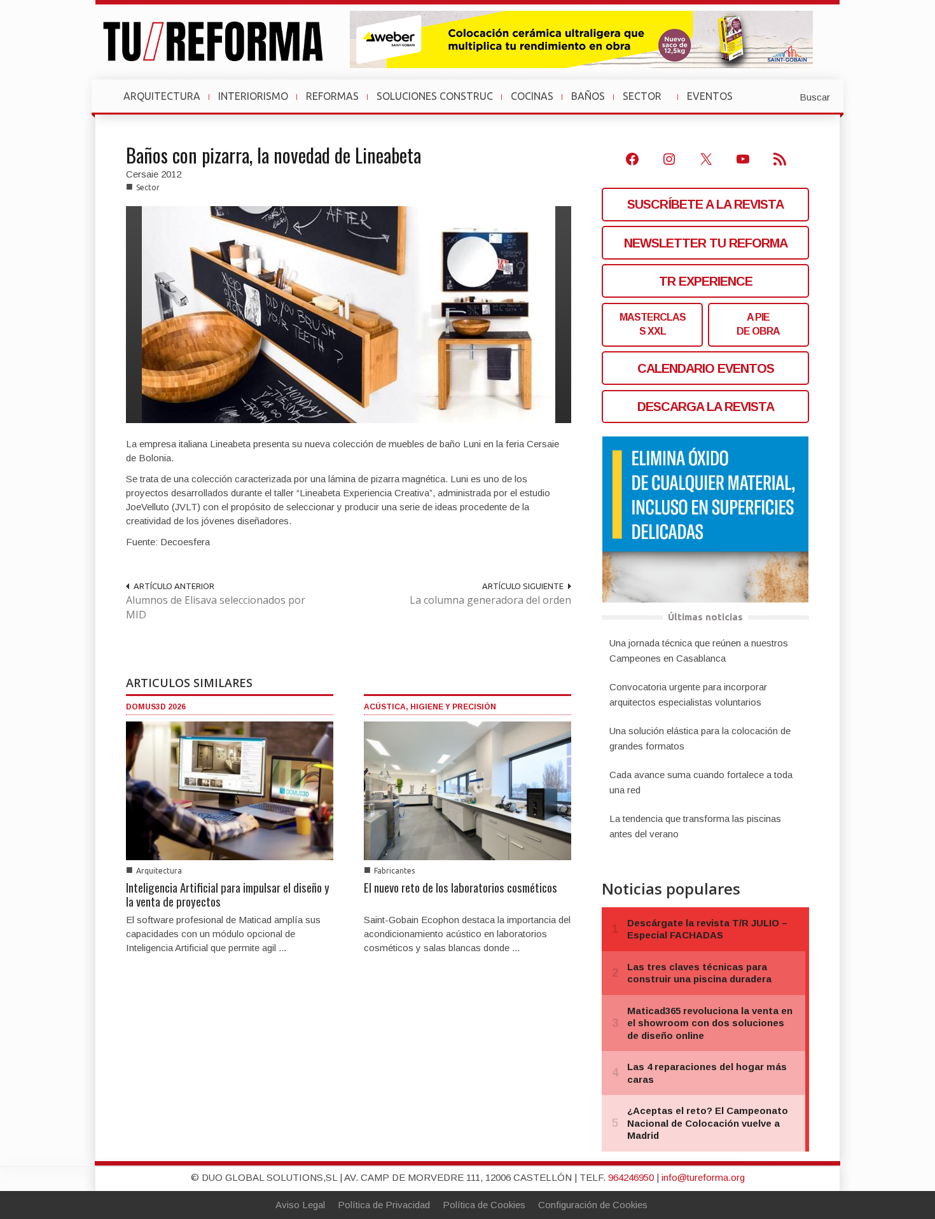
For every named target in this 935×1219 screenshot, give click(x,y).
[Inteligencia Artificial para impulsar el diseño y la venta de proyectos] (229, 789)
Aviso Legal (300, 1204)
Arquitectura (159, 871)
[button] (783, 96)
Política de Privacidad (384, 1204)
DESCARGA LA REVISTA (705, 407)
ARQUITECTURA (161, 96)
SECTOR (647, 102)
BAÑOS (588, 96)
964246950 (631, 1177)
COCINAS (532, 96)
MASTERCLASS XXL (653, 324)
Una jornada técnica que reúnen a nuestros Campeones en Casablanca (698, 650)
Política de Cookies (484, 1204)
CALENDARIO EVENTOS (705, 368)
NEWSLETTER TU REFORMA (705, 243)
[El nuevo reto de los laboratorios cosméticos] (467, 789)
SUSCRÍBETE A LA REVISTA (705, 204)
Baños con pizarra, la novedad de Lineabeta (273, 155)
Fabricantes (394, 871)
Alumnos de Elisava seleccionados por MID (215, 607)
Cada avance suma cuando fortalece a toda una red (701, 782)
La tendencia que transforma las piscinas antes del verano (695, 826)
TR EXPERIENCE (705, 281)
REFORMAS (332, 96)
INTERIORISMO (253, 96)
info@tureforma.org (703, 1177)
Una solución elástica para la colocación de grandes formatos (700, 738)
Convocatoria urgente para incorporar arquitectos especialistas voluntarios (688, 694)
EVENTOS (715, 102)
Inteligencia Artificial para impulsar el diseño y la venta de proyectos (227, 894)
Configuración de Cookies (593, 1204)
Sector (148, 187)
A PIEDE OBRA (758, 324)
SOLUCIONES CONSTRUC (435, 96)
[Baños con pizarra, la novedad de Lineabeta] (348, 314)
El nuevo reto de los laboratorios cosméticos (460, 887)
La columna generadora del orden (490, 600)
